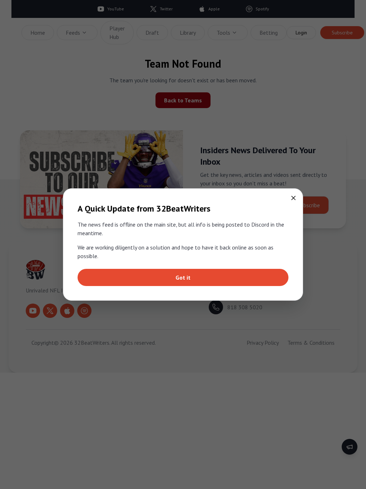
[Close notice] (293, 198)
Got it (183, 277)
